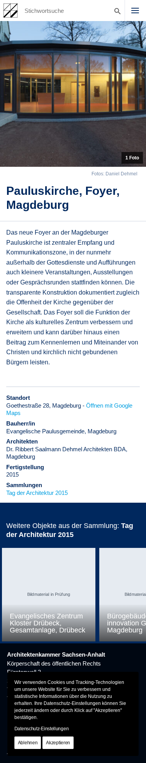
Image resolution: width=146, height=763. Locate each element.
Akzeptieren (58, 742)
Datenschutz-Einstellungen (41, 728)
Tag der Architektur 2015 (37, 492)
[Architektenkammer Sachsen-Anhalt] (11, 11)
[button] (135, 10)
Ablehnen (28, 742)
